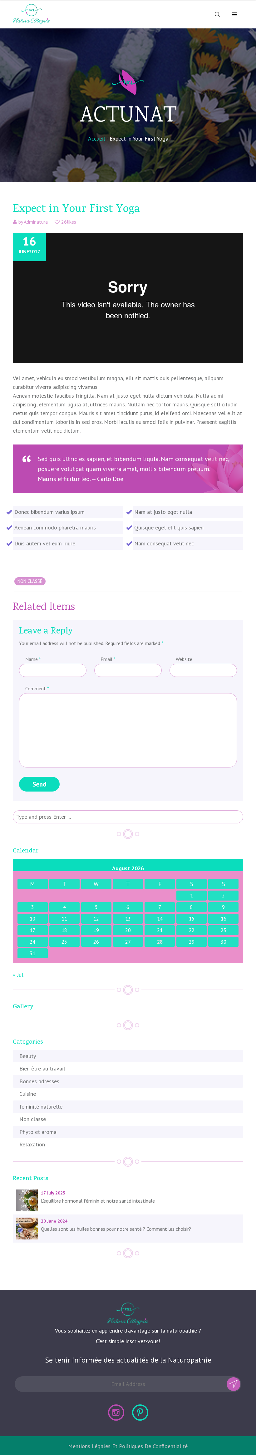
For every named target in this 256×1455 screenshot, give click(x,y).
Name (33, 659)
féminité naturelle (40, 1106)
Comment (37, 688)
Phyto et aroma (38, 1131)
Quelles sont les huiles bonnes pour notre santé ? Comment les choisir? (116, 1229)
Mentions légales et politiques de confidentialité (128, 1446)
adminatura (36, 222)
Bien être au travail (42, 1068)
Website (184, 659)
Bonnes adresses (39, 1081)
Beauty (27, 1056)
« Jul (18, 974)
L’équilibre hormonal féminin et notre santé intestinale (98, 1201)
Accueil (96, 138)
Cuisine (27, 1093)
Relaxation (32, 1144)
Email (108, 659)
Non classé (32, 1119)
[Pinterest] (140, 1412)
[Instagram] (116, 1412)
